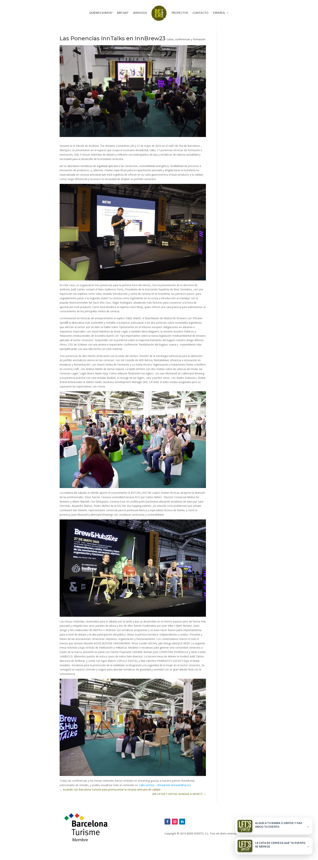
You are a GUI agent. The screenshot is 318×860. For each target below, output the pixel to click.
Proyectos (180, 12)
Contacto (200, 12)
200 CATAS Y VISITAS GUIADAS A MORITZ (179, 794)
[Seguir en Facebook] (167, 822)
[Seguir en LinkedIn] (182, 822)
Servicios (140, 12)
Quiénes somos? (100, 12)
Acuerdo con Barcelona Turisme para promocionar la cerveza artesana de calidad (110, 789)
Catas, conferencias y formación (186, 39)
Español (219, 12)
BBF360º (122, 12)
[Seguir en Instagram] (175, 822)
